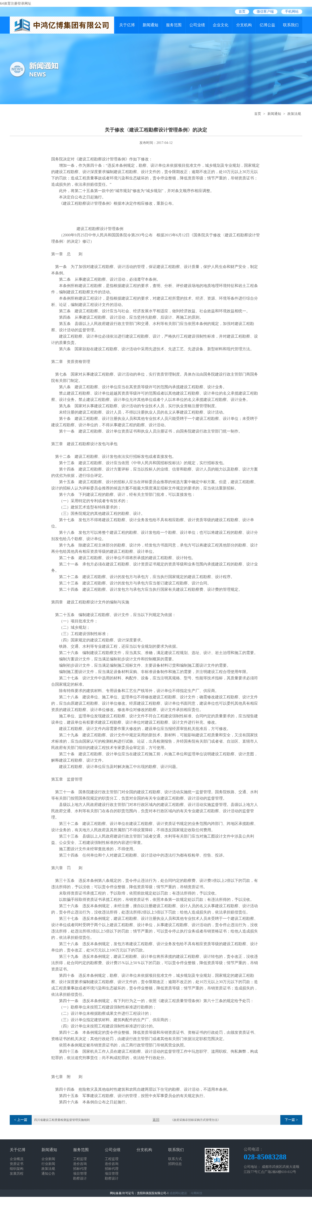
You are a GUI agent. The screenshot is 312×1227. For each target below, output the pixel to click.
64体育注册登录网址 (15, 3)
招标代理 (80, 1169)
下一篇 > (291, 1120)
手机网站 (292, 11)
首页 (242, 11)
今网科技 (196, 1193)
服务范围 (174, 25)
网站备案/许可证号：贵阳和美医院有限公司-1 (139, 1193)
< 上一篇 (20, 1120)
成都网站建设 (178, 1193)
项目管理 (80, 1173)
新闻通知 (150, 25)
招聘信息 (175, 1164)
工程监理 (80, 1159)
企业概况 (16, 1159)
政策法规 (294, 114)
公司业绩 (197, 25)
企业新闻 (48, 1159)
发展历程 (16, 1173)
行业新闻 (48, 1164)
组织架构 (16, 1169)
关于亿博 (127, 25)
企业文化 (220, 25)
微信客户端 (265, 11)
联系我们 (291, 25)
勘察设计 (80, 1178)
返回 (156, 1120)
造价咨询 (80, 1164)
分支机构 (244, 25)
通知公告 (48, 1173)
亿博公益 (267, 25)
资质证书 (16, 1164)
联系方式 (175, 1159)
